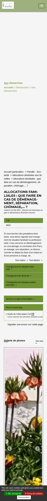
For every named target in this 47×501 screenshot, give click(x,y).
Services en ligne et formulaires (19, 299)
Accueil (8, 87)
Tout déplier (36, 260)
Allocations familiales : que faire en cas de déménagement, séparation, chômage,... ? (22, 182)
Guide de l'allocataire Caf (20, 314)
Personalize (24, 497)
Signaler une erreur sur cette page (25, 324)
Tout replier (22, 260)
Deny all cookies (34, 493)
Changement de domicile (18, 276)
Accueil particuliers (14, 171)
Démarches (22, 87)
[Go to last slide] (9, 448)
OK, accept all (14, 493)
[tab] (23, 220)
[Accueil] (12, 6)
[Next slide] (37, 448)
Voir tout (39, 341)
